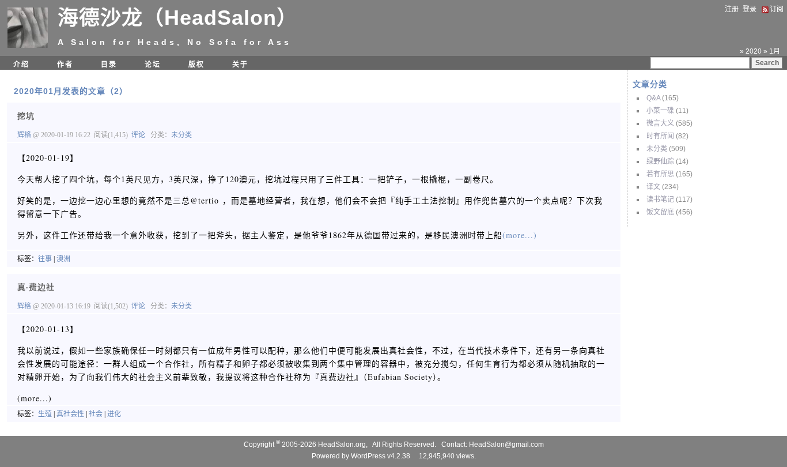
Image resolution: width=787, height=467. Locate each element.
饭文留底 (660, 212)
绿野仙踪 (660, 161)
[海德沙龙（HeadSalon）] (27, 46)
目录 (109, 65)
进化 (114, 414)
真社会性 (70, 414)
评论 (138, 135)
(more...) (519, 234)
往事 (45, 259)
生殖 (45, 414)
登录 (749, 9)
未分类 (656, 149)
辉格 (25, 135)
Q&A (653, 98)
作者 (65, 65)
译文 (653, 187)
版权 (196, 65)
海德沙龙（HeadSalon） (178, 17)
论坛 (153, 65)
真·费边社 (36, 287)
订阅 (777, 9)
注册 (732, 9)
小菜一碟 (660, 111)
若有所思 (660, 174)
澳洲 (63, 259)
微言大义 (660, 123)
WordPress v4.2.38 (380, 456)
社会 (96, 414)
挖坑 (26, 116)
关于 (240, 65)
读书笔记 (660, 199)
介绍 (21, 65)
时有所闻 (660, 136)
